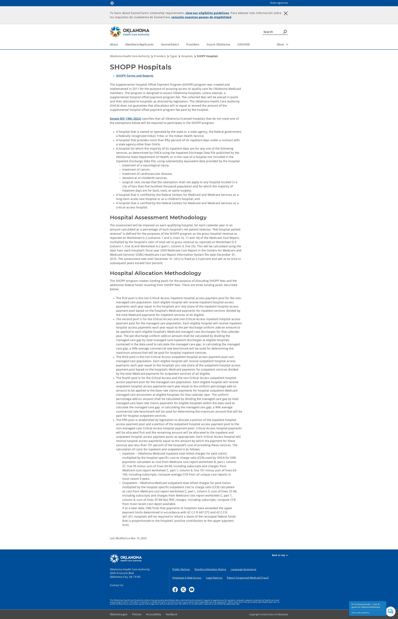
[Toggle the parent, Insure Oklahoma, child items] (231, 44)
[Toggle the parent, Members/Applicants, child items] (155, 44)
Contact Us (116, 585)
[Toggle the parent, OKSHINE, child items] (251, 44)
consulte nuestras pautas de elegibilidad (201, 17)
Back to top (278, 555)
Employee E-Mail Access (186, 577)
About (114, 44)
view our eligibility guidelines (207, 13)
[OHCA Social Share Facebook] (175, 589)
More (280, 44)
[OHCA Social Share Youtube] (191, 589)
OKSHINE (243, 44)
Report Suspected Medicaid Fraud (247, 577)
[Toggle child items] (287, 44)
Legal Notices (214, 577)
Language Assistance (243, 569)
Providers (192, 44)
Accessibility (153, 614)
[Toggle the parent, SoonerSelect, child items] (180, 44)
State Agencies (279, 3)
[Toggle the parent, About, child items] (119, 44)
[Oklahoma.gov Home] (112, 2)
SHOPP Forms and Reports (134, 75)
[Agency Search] (285, 32)
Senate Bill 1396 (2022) (125, 118)
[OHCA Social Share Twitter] (183, 589)
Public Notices (181, 569)
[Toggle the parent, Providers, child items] (200, 44)
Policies (136, 614)
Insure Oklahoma (218, 44)
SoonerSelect (170, 44)
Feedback (171, 614)
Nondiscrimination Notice (210, 569)
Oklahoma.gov (118, 614)
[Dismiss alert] (285, 13)
